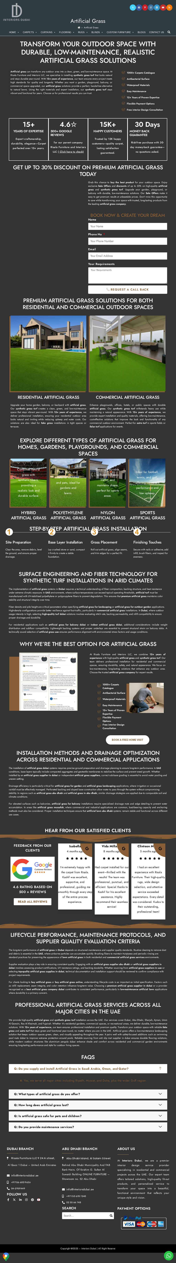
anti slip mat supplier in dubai (114, 1038)
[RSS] (169, 7)
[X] (133, 7)
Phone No (95, 234)
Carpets (28, 32)
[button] (88, 1068)
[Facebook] (139, 7)
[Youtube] (163, 7)
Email (92, 249)
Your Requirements (101, 264)
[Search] (111, 1215)
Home (12, 32)
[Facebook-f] (8, 1199)
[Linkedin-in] (20, 1199)
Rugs (81, 32)
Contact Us (156, 32)
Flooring (65, 32)
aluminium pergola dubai (62, 1041)
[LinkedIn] (157, 7)
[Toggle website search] (169, 32)
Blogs (142, 32)
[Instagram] (151, 7)
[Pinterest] (145, 7)
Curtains (46, 32)
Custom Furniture (119, 32)
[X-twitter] (14, 1199)
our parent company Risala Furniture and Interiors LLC (68, 147)
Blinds (95, 32)
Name (92, 219)
